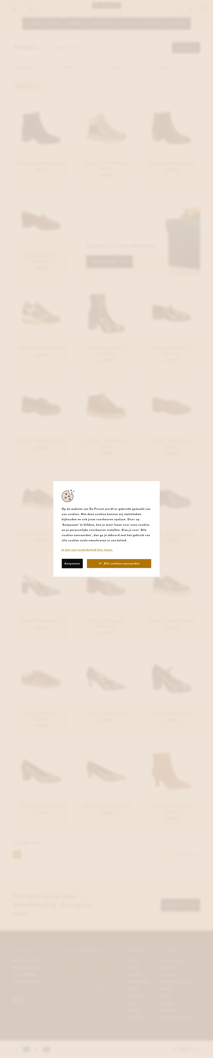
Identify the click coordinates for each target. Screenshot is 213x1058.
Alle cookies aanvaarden (122, 563)
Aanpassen (72, 563)
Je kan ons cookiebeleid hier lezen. (87, 550)
